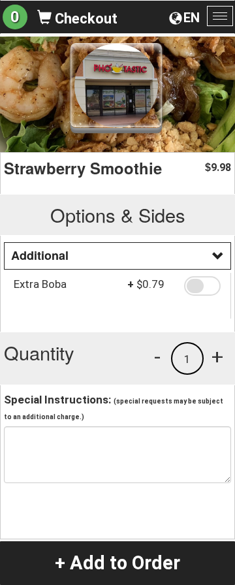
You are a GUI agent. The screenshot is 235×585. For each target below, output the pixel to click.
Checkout (85, 18)
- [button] (157, 356)
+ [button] (217, 356)
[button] (202, 286)
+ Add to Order (117, 563)
